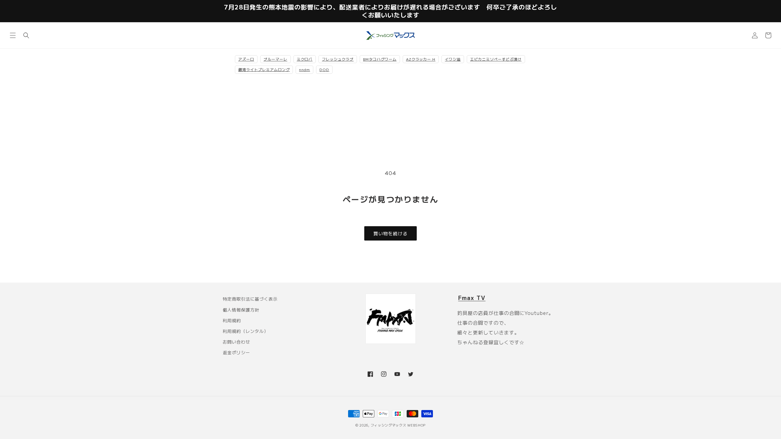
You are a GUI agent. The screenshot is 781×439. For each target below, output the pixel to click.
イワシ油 (453, 59)
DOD (324, 69)
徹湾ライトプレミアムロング (264, 69)
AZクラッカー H (421, 59)
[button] (13, 35)
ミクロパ (305, 59)
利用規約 (232, 320)
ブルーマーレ (275, 59)
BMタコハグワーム (380, 59)
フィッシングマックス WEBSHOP (398, 425)
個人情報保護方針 (241, 310)
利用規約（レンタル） (245, 331)
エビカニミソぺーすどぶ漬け (495, 59)
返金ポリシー (236, 352)
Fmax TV (472, 298)
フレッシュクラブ (338, 59)
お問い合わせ (236, 342)
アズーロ (246, 59)
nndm (304, 69)
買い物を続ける (390, 233)
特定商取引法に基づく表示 (250, 299)
